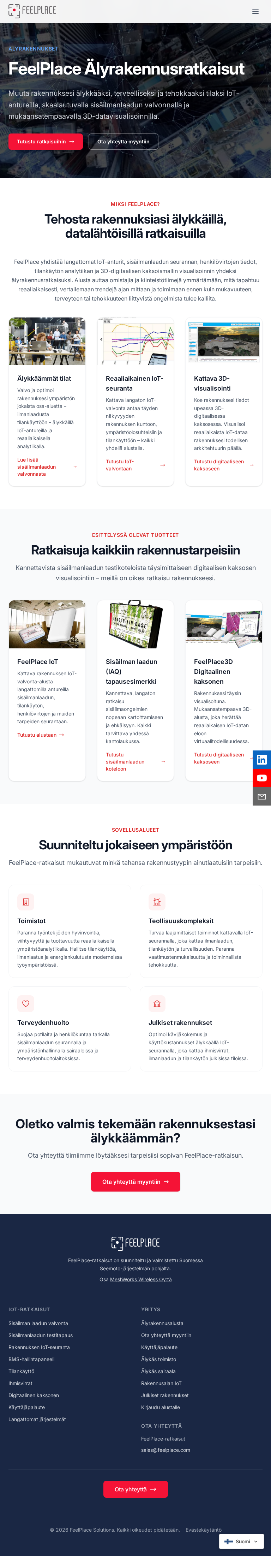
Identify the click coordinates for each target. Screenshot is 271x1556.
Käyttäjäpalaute (26, 1407)
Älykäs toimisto (158, 1359)
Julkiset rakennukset (165, 1395)
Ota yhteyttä (131, 1489)
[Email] (262, 796)
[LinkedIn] (262, 759)
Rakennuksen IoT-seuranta (39, 1347)
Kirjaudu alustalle (160, 1407)
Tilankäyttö (21, 1371)
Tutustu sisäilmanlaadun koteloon (125, 762)
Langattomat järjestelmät (37, 1419)
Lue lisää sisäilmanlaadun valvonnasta (36, 467)
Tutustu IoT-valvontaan (120, 464)
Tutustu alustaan (36, 735)
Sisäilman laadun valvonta (38, 1323)
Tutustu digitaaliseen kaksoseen (219, 464)
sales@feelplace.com (165, 1450)
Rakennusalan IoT (161, 1383)
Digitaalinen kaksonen (33, 1395)
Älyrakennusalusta (162, 1323)
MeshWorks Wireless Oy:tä (141, 1279)
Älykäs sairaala (158, 1371)
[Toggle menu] (255, 11)
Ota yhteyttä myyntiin (123, 141)
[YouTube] (262, 778)
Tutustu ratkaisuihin (41, 141)
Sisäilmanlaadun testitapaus (40, 1335)
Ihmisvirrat (20, 1383)
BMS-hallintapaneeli (31, 1359)
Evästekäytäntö (204, 1530)
